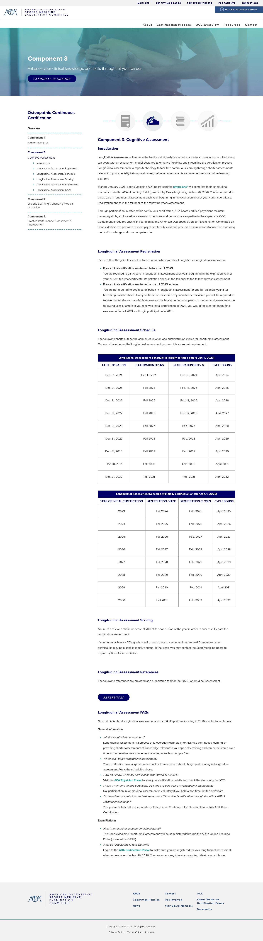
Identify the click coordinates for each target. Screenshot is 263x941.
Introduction (43, 163)
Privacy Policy (117, 932)
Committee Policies (146, 899)
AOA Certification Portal (134, 850)
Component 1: (38, 140)
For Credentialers (199, 3)
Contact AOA (250, 3)
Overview (34, 128)
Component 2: (50, 203)
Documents (204, 909)
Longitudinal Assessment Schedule (56, 174)
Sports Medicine (172, 34)
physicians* (180, 187)
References (113, 697)
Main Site (144, 3)
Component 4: (50, 220)
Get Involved (173, 899)
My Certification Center (241, 9)
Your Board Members (179, 905)
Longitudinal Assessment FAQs (54, 190)
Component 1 (208, 34)
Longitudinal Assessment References (57, 184)
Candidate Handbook (52, 79)
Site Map (149, 932)
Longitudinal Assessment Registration (57, 168)
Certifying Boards (168, 3)
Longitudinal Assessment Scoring (55, 179)
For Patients (226, 3)
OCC (200, 893)
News (136, 905)
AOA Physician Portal (128, 780)
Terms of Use (134, 932)
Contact (170, 893)
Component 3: (41, 155)
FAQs (136, 893)
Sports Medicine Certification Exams (210, 901)
